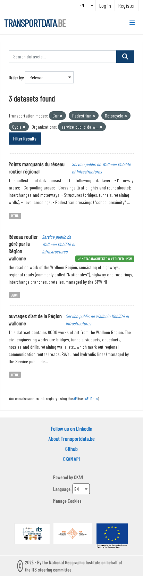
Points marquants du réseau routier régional (37, 168)
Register (126, 5)
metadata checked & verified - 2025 (107, 258)
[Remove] (61, 116)
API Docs (91, 398)
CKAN (78, 477)
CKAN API (71, 458)
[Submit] (125, 56)
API (75, 398)
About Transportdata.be (72, 438)
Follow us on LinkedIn (71, 428)
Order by (16, 77)
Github (71, 448)
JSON (14, 295)
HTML (15, 215)
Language (61, 489)
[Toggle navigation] (132, 22)
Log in (105, 5)
